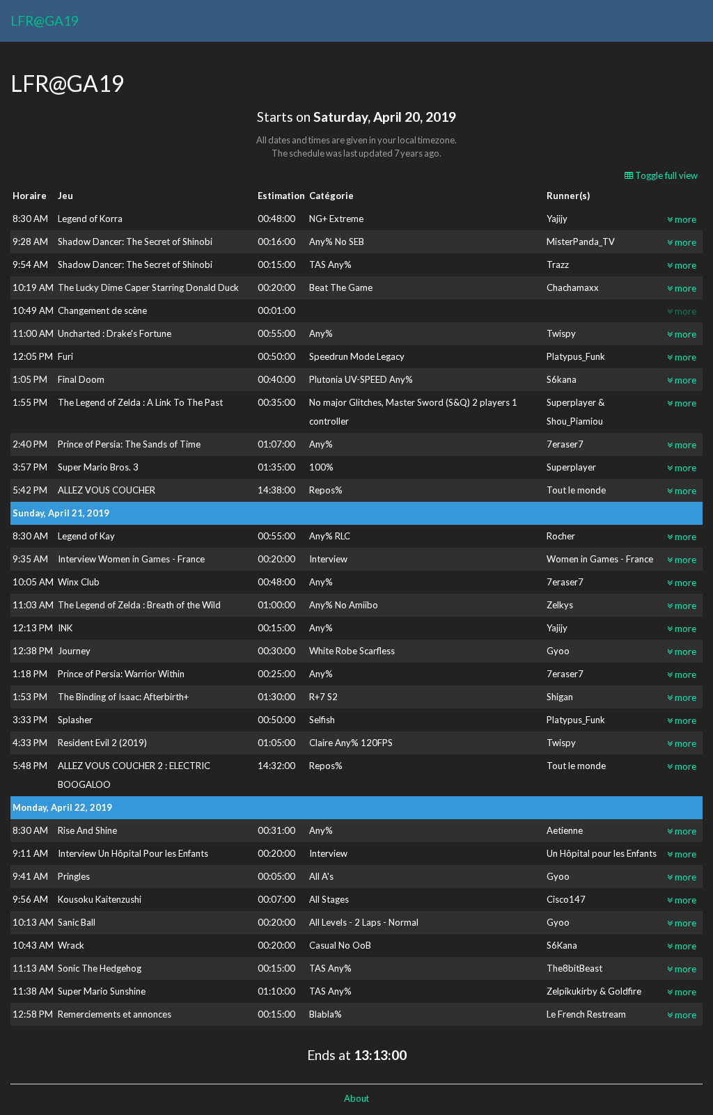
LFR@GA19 (44, 21)
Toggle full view (665, 175)
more (684, 219)
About (356, 1098)
